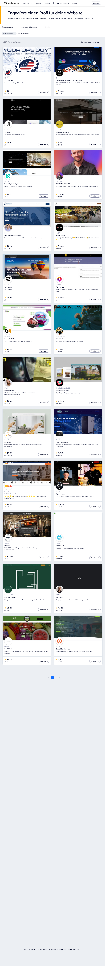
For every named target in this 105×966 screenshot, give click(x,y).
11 (60, 677)
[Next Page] (70, 677)
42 (67, 677)
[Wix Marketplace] (11, 3)
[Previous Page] (34, 677)
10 (56, 677)
